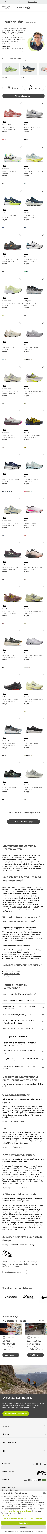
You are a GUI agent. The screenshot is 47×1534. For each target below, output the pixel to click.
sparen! (39, 2)
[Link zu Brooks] (10, 1297)
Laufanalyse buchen (13, 1272)
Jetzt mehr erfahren (13, 58)
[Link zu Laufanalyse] (18, 1251)
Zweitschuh (23, 1188)
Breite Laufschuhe (11, 976)
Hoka (25, 907)
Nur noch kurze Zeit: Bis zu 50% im (16, 2)
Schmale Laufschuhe (12, 974)
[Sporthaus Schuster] (23, 7)
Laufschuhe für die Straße (13, 1121)
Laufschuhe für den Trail (12, 1147)
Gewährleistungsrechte (12, 1490)
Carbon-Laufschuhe (12, 971)
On (29, 907)
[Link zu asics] (28, 1297)
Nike (36, 907)
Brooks (19, 907)
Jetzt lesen (9, 1355)
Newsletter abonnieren (14, 1413)
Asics (14, 907)
